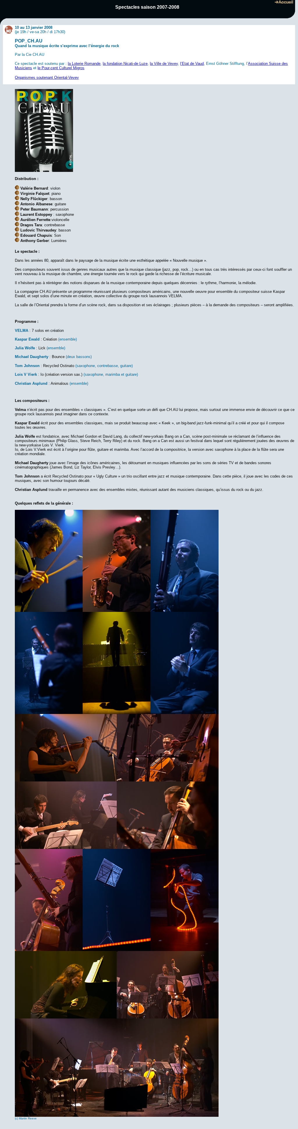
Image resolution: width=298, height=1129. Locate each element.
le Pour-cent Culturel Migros (61, 68)
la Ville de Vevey (164, 63)
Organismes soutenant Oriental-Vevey (47, 77)
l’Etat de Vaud (192, 63)
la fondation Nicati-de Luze (125, 63)
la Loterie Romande (84, 63)
